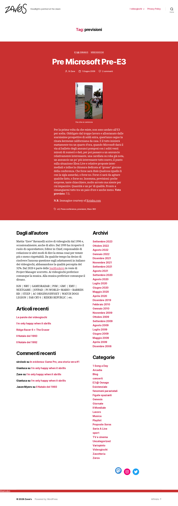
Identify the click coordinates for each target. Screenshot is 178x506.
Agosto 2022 (100, 249)
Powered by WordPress (46, 499)
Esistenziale (100, 386)
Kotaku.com (94, 200)
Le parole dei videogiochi (31, 317)
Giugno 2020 (100, 287)
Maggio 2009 (101, 337)
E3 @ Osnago (81, 52)
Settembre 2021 (102, 266)
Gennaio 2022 (101, 254)
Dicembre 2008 (102, 346)
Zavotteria (99, 453)
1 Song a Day (100, 365)
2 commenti (107, 71)
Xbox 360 (91, 209)
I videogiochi (136, 9)
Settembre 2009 (103, 321)
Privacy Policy (154, 9)
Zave (73, 71)
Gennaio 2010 (101, 308)
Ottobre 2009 (101, 316)
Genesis (98, 399)
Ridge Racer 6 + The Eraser (33, 329)
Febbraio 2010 (101, 304)
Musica (97, 416)
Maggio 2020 (101, 291)
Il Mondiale (99, 407)
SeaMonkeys (56, 268)
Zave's (28, 499)
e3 (58, 209)
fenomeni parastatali (105, 390)
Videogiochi (97, 52)
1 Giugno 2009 (88, 71)
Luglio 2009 (100, 329)
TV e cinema (100, 437)
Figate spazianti (102, 395)
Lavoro (97, 411)
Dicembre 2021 (102, 258)
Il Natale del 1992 (26, 342)
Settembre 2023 (102, 241)
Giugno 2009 (101, 333)
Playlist (97, 420)
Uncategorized (102, 441)
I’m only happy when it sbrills (33, 323)
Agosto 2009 (101, 325)
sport (96, 432)
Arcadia (97, 370)
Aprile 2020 (100, 296)
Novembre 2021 (102, 262)
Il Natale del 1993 (26, 335)
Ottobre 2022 (101, 245)
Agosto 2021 (100, 270)
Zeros (96, 458)
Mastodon (5, 491)
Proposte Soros (102, 424)
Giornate (98, 403)
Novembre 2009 (102, 312)
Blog (95, 374)
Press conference (68, 209)
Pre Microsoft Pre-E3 (89, 61)
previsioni (81, 209)
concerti (98, 378)
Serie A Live (100, 428)
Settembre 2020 (102, 275)
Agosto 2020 (100, 279)
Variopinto (99, 445)
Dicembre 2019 (102, 300)
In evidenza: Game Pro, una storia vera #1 (54, 361)
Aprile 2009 (100, 342)
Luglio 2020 (100, 283)
